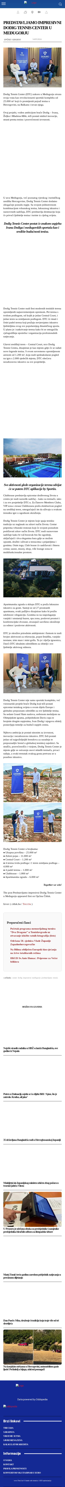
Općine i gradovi (12, 39)
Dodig (20, 978)
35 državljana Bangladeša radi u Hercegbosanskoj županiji (31, 1139)
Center (14, 978)
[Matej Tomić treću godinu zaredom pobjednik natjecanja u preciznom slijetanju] (32, 1255)
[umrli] (46, 12)
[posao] (17, 12)
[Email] (36, 986)
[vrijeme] (25, 12)
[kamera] (38, 12)
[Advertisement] (32, 158)
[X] (21, 986)
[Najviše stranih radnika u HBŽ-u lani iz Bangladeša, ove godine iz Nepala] (32, 1028)
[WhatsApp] (28, 986)
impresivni (27, 978)
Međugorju (36, 978)
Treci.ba (27, 904)
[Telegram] (44, 986)
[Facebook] (13, 986)
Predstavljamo (47, 978)
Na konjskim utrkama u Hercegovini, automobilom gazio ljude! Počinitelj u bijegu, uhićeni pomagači (31, 1368)
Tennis (55, 978)
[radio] (32, 12)
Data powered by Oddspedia (33, 1399)
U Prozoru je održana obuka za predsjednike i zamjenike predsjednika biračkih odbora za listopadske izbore (31, 1230)
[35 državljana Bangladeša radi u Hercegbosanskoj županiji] (32, 1120)
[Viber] (51, 986)
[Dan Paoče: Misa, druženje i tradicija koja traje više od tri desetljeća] (32, 1301)
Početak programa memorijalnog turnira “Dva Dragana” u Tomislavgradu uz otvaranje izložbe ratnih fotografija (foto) (33, 932)
